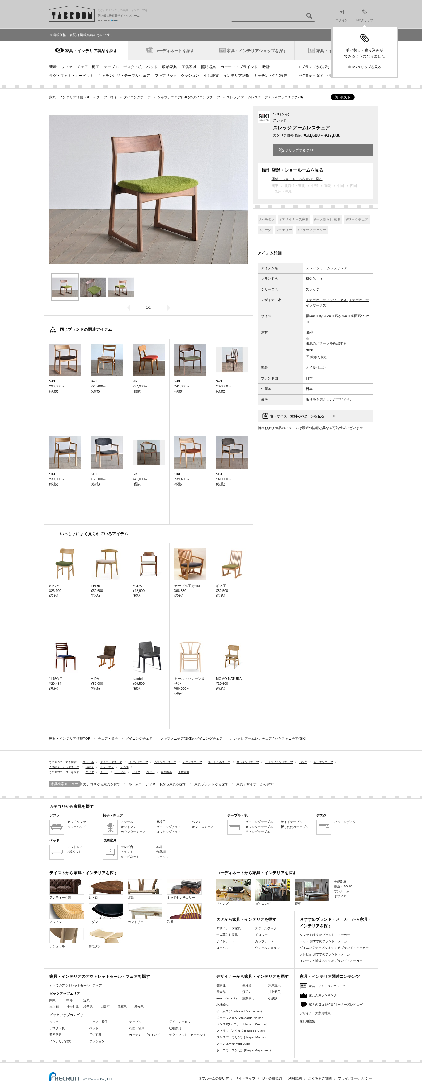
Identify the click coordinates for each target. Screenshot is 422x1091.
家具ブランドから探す (211, 784)
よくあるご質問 (320, 1078)
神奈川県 (72, 1006)
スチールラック (266, 928)
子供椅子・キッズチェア (64, 767)
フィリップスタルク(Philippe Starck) (241, 1030)
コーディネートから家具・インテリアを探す (256, 872)
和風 (170, 922)
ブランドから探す (316, 67)
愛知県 (139, 1006)
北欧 (131, 897)
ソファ (66, 67)
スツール (88, 762)
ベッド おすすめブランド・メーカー (325, 941)
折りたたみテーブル (295, 827)
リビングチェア (138, 762)
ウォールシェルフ (267, 947)
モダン (93, 922)
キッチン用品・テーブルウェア (124, 75)
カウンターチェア (165, 762)
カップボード (264, 941)
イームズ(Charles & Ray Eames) (239, 1011)
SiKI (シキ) (281, 114)
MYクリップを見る (366, 67)
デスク (136, 772)
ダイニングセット (181, 1021)
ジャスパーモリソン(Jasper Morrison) (242, 1037)
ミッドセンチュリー (181, 897)
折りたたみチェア (219, 762)
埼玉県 (88, 1006)
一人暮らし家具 (227, 934)
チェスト (127, 851)
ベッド (152, 67)
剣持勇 (246, 985)
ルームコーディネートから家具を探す (157, 784)
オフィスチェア (192, 762)
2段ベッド (74, 851)
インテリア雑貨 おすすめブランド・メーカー (331, 960)
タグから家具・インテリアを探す (246, 919)
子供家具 (189, 67)
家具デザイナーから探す (255, 784)
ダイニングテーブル (259, 822)
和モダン (95, 946)
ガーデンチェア (323, 762)
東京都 (54, 1006)
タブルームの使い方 (213, 1078)
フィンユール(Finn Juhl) (233, 1043)
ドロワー (261, 934)
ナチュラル (57, 946)
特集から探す (312, 75)
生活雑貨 (211, 75)
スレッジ (280, 120)
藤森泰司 (248, 998)
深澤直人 (274, 985)
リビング (222, 903)
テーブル (111, 67)
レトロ (93, 897)
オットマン (107, 767)
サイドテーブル (291, 822)
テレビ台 (127, 847)
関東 (52, 1000)
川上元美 (274, 992)
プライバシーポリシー (355, 1078)
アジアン (55, 922)
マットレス (75, 847)
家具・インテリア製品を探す (91, 50)
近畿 (86, 1000)
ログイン (341, 20)
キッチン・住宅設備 (270, 75)
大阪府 (105, 1006)
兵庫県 (122, 1006)
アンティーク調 (60, 897)
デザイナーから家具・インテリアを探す (252, 976)
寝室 (298, 903)
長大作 (221, 992)
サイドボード (225, 941)
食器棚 (161, 851)
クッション (97, 1041)
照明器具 (208, 67)
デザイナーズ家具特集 (315, 1013)
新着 (53, 67)
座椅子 (90, 767)
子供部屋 (340, 881)
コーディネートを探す (174, 50)
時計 (266, 67)
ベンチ (303, 762)
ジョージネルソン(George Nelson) (240, 1017)
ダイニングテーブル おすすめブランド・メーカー (334, 947)
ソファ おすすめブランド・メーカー (325, 934)
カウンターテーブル (259, 827)
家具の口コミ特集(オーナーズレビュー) (336, 1004)
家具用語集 (307, 1021)
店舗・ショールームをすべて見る (297, 178)
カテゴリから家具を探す (101, 784)
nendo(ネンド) (226, 998)
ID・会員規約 (272, 1078)
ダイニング (263, 903)
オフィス (340, 896)
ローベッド (224, 947)
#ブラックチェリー (311, 230)
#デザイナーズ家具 (294, 219)
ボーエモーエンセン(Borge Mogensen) (243, 1050)
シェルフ (162, 856)
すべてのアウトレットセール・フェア (75, 985)
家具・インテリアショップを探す (257, 50)
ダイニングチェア (111, 762)
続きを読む (318, 357)
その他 (124, 767)
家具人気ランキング (323, 995)
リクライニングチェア (279, 762)
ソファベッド (76, 827)
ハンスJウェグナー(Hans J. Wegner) (241, 1024)
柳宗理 (221, 985)
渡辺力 (246, 992)
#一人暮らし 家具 (327, 219)
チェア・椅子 (88, 67)
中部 (69, 1000)
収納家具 (169, 67)
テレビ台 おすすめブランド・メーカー (326, 954)
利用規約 (295, 1078)
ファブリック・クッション (177, 75)
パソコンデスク (345, 822)
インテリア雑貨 (236, 75)
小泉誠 (272, 998)
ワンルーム (341, 891)
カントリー (135, 922)
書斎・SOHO (343, 886)
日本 (309, 378)
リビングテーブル (257, 831)
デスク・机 (132, 67)
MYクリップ (364, 20)
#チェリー (284, 230)
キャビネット (130, 856)
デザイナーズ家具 (228, 928)
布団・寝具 (137, 1028)
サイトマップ (245, 1078)
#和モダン (267, 219)
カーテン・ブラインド (239, 67)
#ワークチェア (357, 219)
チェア (104, 772)
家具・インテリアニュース (327, 986)
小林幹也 (222, 1004)
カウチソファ (76, 822)
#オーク (265, 230)
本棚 (159, 847)
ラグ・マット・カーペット (71, 75)
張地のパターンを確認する (326, 343)
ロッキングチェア (248, 762)
